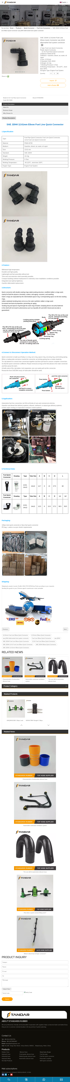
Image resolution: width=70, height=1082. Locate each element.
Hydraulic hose (6, 1054)
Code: (5, 100)
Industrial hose (6, 1056)
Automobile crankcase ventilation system (35, 680)
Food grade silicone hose (26, 1054)
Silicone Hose (19, 1052)
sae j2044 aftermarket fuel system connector (16, 638)
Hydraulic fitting (6, 1058)
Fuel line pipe (44, 1054)
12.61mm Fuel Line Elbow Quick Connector (15, 635)
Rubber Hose (5, 1052)
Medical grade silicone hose (27, 1056)
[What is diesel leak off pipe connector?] (35, 934)
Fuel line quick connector (47, 1056)
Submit (7, 999)
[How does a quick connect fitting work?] (35, 893)
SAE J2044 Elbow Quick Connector (46, 644)
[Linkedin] (6, 1074)
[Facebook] (3, 1074)
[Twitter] (8, 1074)
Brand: (35, 98)
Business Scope (7, 110)
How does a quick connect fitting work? (35, 912)
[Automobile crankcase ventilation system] (35, 667)
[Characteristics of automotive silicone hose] (12, 667)
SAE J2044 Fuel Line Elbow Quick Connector (16, 641)
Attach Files (6, 989)
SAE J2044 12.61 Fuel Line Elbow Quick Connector (18, 644)
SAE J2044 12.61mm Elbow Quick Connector (16, 647)
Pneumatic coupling (45, 1058)
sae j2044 (57, 638)
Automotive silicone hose (23, 1058)
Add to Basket (52, 85)
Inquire (52, 80)
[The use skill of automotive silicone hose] (57, 667)
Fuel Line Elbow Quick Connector (41, 638)
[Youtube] (11, 1074)
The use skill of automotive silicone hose (56, 680)
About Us (5, 107)
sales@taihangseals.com (12, 1043)
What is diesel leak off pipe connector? (35, 953)
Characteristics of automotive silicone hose (11, 680)
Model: (5, 98)
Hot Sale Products (7, 1060)
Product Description (8, 104)
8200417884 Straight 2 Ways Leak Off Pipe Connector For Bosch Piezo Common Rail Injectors (35, 720)
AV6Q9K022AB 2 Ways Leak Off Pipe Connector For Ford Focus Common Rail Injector (16, 720)
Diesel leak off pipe (45, 1052)
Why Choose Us (7, 113)
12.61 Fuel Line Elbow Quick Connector (43, 641)
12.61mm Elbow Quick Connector (41, 635)
